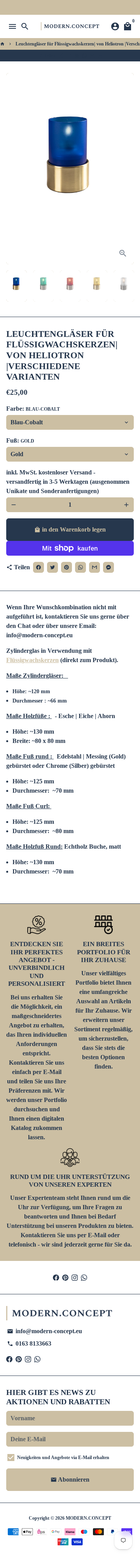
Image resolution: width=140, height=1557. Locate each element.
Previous (13, 168)
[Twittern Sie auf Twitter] (68, 55)
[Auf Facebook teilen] (61, 55)
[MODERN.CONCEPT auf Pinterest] (65, 1277)
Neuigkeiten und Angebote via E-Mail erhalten (63, 1457)
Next (126, 168)
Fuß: (20, 440)
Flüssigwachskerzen (32, 660)
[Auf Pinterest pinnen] (76, 55)
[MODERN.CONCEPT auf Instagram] (75, 1277)
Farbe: (33, 408)
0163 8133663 (29, 1343)
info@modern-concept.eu (44, 1331)
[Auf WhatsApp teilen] (84, 55)
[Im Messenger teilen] (100, 55)
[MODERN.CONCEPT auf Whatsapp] (84, 1277)
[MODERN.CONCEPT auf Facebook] (56, 1277)
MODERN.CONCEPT (88, 1518)
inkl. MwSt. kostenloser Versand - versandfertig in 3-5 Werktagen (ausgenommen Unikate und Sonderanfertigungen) (68, 481)
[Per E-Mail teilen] (92, 55)
